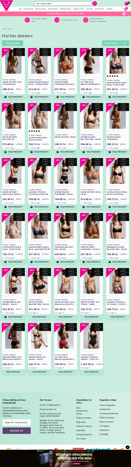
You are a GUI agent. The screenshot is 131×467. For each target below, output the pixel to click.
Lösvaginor (105, 426)
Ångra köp (81, 422)
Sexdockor (104, 430)
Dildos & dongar (107, 417)
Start (4, 29)
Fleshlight (104, 434)
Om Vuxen (81, 439)
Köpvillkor (80, 430)
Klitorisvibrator (106, 422)
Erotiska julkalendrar (109, 413)
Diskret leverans (83, 418)
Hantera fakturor (84, 426)
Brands (10, 29)
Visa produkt (15, 97)
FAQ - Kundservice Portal (82, 411)
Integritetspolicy (84, 434)
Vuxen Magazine (107, 405)
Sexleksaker (105, 409)
